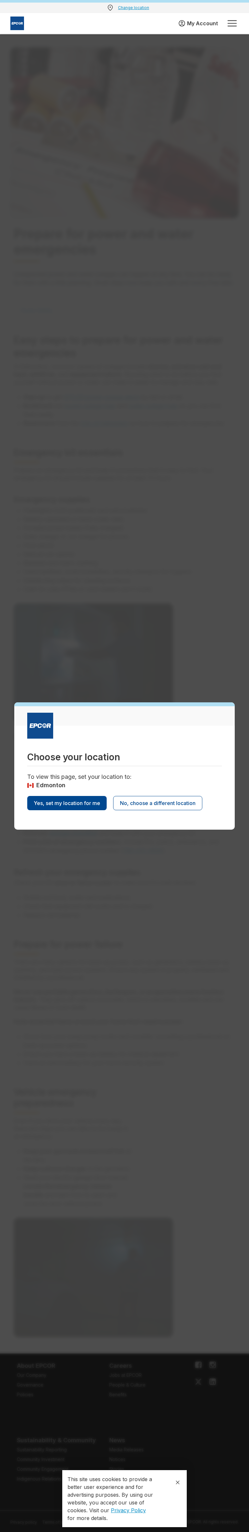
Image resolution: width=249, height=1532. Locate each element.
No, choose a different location (158, 803)
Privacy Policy (128, 1510)
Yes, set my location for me (67, 803)
